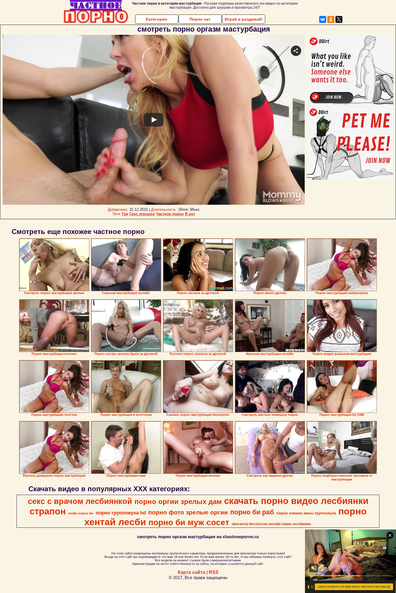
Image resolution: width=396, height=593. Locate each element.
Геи (125, 214)
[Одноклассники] (330, 19)
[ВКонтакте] (322, 19)
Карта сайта (191, 572)
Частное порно (170, 214)
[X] (338, 19)
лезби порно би (80, 513)
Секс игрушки (142, 214)
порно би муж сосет (188, 522)
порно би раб (252, 512)
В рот (190, 214)
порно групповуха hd (121, 513)
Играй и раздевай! (244, 19)
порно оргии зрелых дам (178, 501)
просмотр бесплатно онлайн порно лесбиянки (271, 524)
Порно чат (200, 19)
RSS (214, 572)
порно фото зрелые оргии (188, 512)
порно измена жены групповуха (306, 513)
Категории (156, 19)
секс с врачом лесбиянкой (80, 501)
